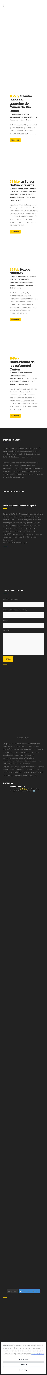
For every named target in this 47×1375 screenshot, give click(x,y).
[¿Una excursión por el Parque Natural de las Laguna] (23, 1251)
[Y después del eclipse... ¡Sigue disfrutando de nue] (23, 979)
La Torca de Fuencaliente (22, 183)
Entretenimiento (15, 378)
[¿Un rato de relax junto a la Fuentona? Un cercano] (23, 1127)
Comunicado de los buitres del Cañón (22, 366)
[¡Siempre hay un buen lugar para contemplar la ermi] (23, 1004)
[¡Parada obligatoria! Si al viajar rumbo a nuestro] (23, 1053)
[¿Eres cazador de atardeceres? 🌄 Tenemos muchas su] (23, 930)
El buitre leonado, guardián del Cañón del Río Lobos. (21, 103)
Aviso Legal (6, 491)
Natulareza (14, 117)
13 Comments (30, 285)
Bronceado (28, 373)
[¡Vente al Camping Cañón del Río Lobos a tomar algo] (23, 1201)
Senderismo (14, 194)
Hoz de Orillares (20, 271)
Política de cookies (37, 1354)
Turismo (22, 194)
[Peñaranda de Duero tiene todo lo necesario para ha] (23, 831)
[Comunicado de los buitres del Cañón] (23, 343)
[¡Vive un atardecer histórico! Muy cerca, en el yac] (23, 1152)
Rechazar (23, 1365)
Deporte (17, 279)
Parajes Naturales (29, 191)
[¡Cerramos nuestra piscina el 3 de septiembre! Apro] (23, 855)
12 (12, 288)
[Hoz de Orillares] (23, 254)
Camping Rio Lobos (27, 117)
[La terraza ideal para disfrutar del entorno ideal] (23, 880)
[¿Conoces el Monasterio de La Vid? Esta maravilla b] (23, 905)
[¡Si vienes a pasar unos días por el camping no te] (23, 1226)
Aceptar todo (23, 1359)
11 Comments (30, 197)
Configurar (23, 1370)
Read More (15, 140)
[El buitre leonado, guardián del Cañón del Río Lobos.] (23, 81)
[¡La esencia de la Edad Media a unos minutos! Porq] (23, 1275)
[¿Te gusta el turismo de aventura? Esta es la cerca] (23, 806)
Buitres (26, 114)
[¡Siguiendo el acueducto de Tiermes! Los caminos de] (23, 954)
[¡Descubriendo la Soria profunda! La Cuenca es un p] (23, 1176)
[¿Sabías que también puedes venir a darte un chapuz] (23, 1078)
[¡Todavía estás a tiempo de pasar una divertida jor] (23, 1102)
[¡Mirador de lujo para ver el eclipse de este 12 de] (23, 1028)
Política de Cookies (17, 491)
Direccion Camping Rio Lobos (22, 381)
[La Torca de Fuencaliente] (23, 164)
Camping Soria (20, 375)
